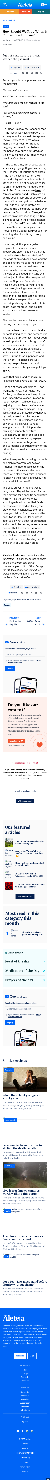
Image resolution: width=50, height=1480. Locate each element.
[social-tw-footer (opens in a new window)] (27, 1431)
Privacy (25, 1471)
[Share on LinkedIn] (27, 73)
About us (25, 1448)
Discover (25, 1381)
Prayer (7, 605)
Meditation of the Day (22, 971)
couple (19, 183)
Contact (25, 1462)
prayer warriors (13, 194)
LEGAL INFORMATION (25, 1453)
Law (6, 1256)
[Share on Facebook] (23, 73)
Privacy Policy (25, 1467)
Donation (25, 1406)
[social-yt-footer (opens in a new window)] (18, 1431)
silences (7, 219)
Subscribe (10, 11)
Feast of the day (17, 961)
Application (25, 1396)
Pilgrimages (9, 1166)
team (38, 190)
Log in (33, 791)
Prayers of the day (19, 980)
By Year (25, 1421)
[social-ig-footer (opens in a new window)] (32, 1431)
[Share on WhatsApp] (41, 73)
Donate (24, 11)
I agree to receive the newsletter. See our (24, 661)
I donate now (14, 741)
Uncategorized (9, 20)
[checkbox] (6, 660)
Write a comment (25, 801)
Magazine (25, 1399)
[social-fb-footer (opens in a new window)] (22, 1431)
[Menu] (9, 4)
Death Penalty (10, 1120)
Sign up (10, 668)
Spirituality (25, 1377)
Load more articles (25, 896)
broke (15, 216)
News (25, 1370)
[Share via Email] (37, 73)
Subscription (25, 1403)
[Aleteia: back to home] (25, 4)
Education (9, 1070)
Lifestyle (25, 1373)
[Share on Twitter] (32, 73)
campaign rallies (36, 183)
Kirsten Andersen (33, 40)
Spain (7, 1211)
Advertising (25, 1410)
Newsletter (25, 1392)
